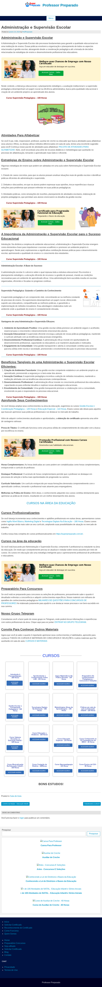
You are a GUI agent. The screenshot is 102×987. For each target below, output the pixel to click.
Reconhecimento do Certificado (18, 928)
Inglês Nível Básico (15, 521)
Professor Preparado (60, 5)
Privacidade (9, 967)
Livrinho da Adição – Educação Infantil (15, 804)
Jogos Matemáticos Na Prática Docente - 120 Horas (64, 677)
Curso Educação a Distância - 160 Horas (39, 734)
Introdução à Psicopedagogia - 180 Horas (15, 676)
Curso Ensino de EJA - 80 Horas (88, 765)
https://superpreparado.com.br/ (69, 534)
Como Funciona (11, 931)
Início (6, 922)
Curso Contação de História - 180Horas (39, 765)
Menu (51, 18)
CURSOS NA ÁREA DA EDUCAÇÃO (51, 503)
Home (7, 940)
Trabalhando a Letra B (92, 804)
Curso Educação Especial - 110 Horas (64, 739)
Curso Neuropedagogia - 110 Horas (64, 765)
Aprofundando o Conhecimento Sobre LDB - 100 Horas (39, 677)
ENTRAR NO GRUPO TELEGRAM (70, 622)
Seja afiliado (9, 946)
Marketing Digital (32, 521)
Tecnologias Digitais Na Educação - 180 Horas (39, 708)
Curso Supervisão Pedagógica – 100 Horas (26, 98)
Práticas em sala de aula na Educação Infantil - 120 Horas (88, 708)
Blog (6, 952)
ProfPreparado (27, 32)
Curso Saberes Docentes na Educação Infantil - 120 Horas (15, 739)
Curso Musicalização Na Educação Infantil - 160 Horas (15, 766)
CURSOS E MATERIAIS (36, 641)
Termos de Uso (11, 970)
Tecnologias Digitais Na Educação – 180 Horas (62, 521)
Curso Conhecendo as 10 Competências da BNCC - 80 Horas (88, 740)
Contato (7, 955)
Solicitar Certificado (13, 925)
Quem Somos (10, 934)
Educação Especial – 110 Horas (52, 409)
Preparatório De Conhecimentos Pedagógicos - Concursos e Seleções (88, 678)
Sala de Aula (15, 796)
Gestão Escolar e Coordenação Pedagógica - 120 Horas (15, 708)
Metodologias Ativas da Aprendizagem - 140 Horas (64, 708)
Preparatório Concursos (14, 943)
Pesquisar (6, 830)
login (22, 818)
